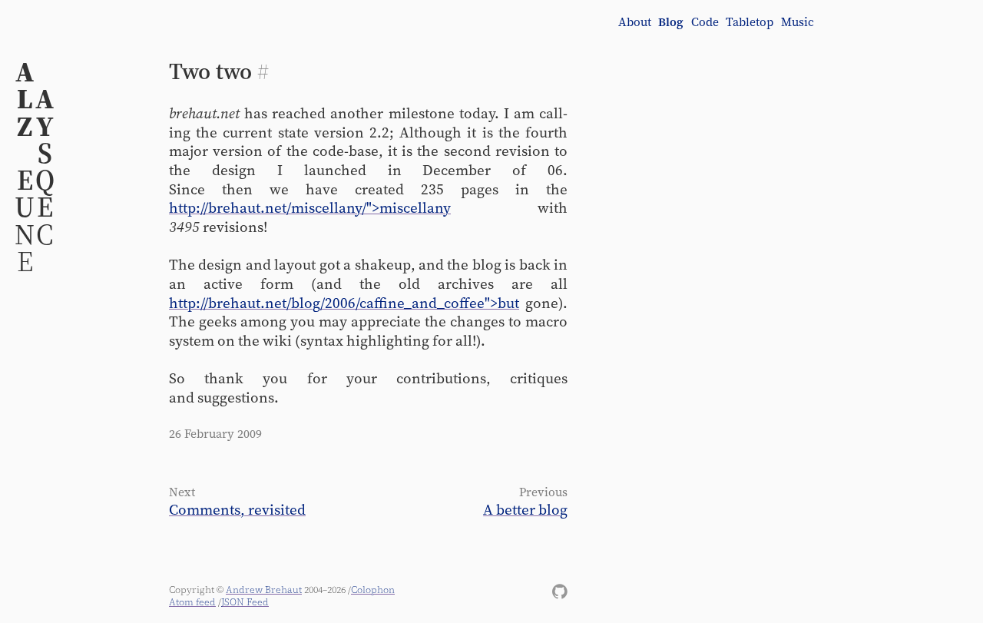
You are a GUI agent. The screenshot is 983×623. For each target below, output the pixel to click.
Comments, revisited (237, 509)
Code (705, 22)
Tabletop (749, 22)
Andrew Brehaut (264, 589)
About (634, 22)
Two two (210, 71)
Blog (670, 22)
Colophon (373, 589)
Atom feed (192, 601)
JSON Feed (245, 601)
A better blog (525, 509)
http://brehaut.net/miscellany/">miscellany (310, 207)
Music (797, 22)
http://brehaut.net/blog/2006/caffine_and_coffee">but (344, 303)
